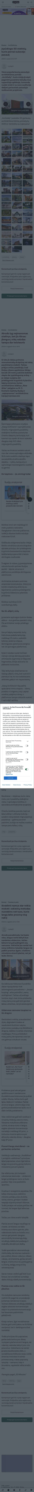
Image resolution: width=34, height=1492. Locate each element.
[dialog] (17, 746)
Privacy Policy (28, 785)
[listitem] (17, 741)
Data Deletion (6, 785)
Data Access (17, 785)
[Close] (30, 707)
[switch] (26, 746)
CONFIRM (10, 778)
